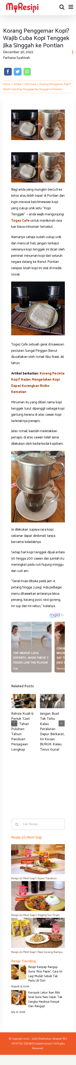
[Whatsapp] (27, 72)
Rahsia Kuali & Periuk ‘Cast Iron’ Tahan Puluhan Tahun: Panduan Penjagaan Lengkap (22, 731)
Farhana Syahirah (16, 58)
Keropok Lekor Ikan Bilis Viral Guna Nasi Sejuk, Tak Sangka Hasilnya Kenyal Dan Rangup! (45, 999)
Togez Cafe (20, 220)
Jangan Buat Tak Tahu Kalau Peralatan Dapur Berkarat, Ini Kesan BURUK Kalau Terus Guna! (52, 731)
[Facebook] (8, 72)
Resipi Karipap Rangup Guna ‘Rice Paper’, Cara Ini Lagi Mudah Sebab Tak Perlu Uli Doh (45, 974)
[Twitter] (17, 72)
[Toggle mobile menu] (71, 7)
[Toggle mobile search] (61, 7)
